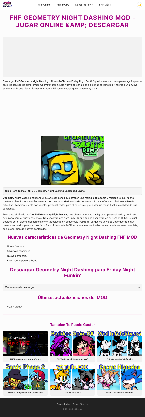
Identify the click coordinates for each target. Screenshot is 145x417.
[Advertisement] (72, 57)
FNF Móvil (105, 4)
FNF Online (44, 4)
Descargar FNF (84, 4)
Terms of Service (80, 404)
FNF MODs (63, 4)
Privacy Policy (63, 404)
